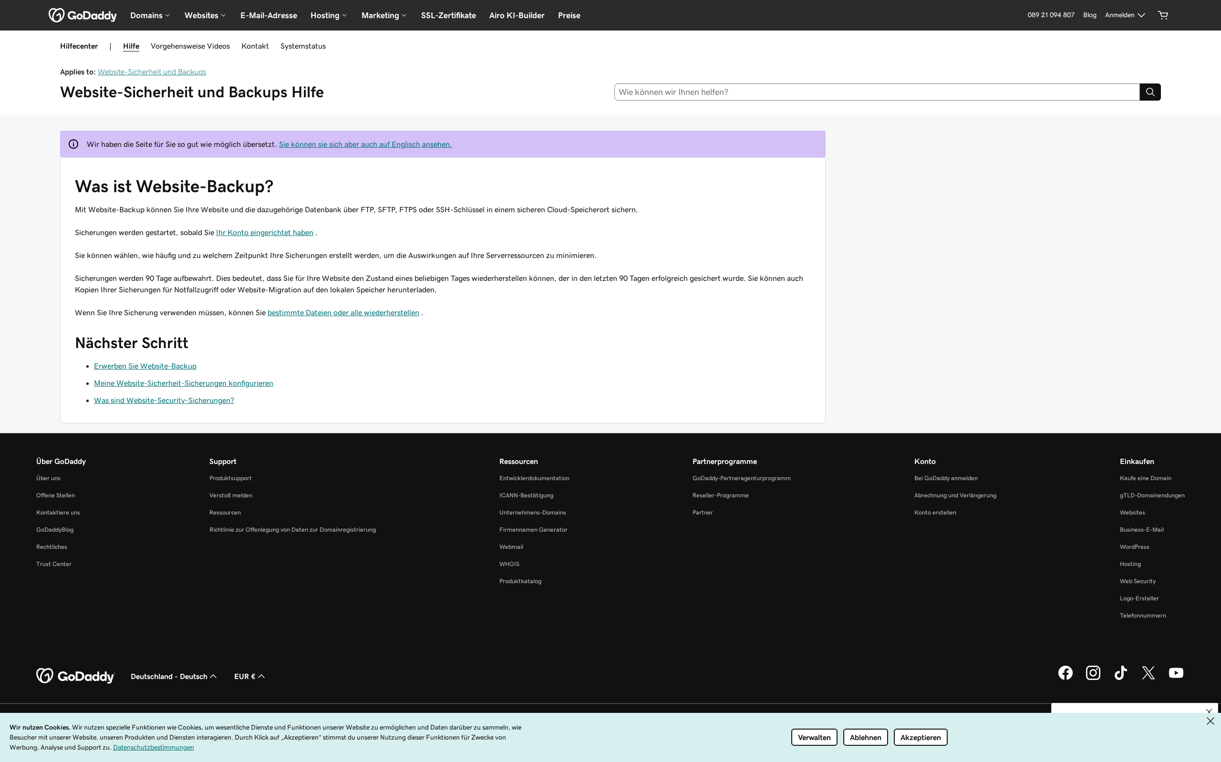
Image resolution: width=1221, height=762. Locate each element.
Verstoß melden (230, 495)
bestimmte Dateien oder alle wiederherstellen (343, 312)
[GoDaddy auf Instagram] (1093, 678)
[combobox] (877, 92)
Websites (1132, 512)
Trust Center (54, 564)
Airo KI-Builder (517, 15)
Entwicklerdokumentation (534, 478)
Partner (703, 512)
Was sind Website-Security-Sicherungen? (164, 400)
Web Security (1138, 581)
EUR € (245, 676)
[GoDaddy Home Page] (75, 676)
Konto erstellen (935, 512)
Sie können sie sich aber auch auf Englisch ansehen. (365, 144)
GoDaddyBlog (54, 529)
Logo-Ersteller (1139, 598)
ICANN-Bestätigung (526, 495)
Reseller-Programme (721, 495)
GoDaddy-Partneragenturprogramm (742, 478)
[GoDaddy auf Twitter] (1148, 678)
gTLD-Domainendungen (1152, 495)
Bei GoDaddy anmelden (946, 478)
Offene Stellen (55, 495)
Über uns (48, 478)
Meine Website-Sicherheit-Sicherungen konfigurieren (183, 383)
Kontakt (255, 46)
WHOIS (509, 564)
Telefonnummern (1143, 615)
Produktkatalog (520, 581)
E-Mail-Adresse (268, 15)
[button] (1209, 712)
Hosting (1130, 564)
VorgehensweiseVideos (190, 46)
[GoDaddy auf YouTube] (1176, 678)
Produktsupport (230, 478)
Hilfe (131, 46)
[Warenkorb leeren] (1163, 15)
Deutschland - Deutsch (169, 676)
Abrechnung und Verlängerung (955, 495)
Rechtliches (51, 547)
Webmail (511, 547)
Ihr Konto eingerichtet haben (264, 232)
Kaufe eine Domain (1145, 478)
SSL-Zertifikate (448, 15)
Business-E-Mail (1142, 529)
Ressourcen (225, 512)
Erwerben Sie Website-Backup (145, 366)
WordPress (1134, 547)
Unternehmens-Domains (532, 512)
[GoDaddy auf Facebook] (1065, 678)
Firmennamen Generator (533, 529)
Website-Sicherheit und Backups (152, 71)
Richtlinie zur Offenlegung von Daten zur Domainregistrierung (292, 529)
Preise (569, 15)
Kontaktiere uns (58, 512)
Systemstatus (303, 46)
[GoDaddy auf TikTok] (1120, 678)
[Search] (1150, 92)
